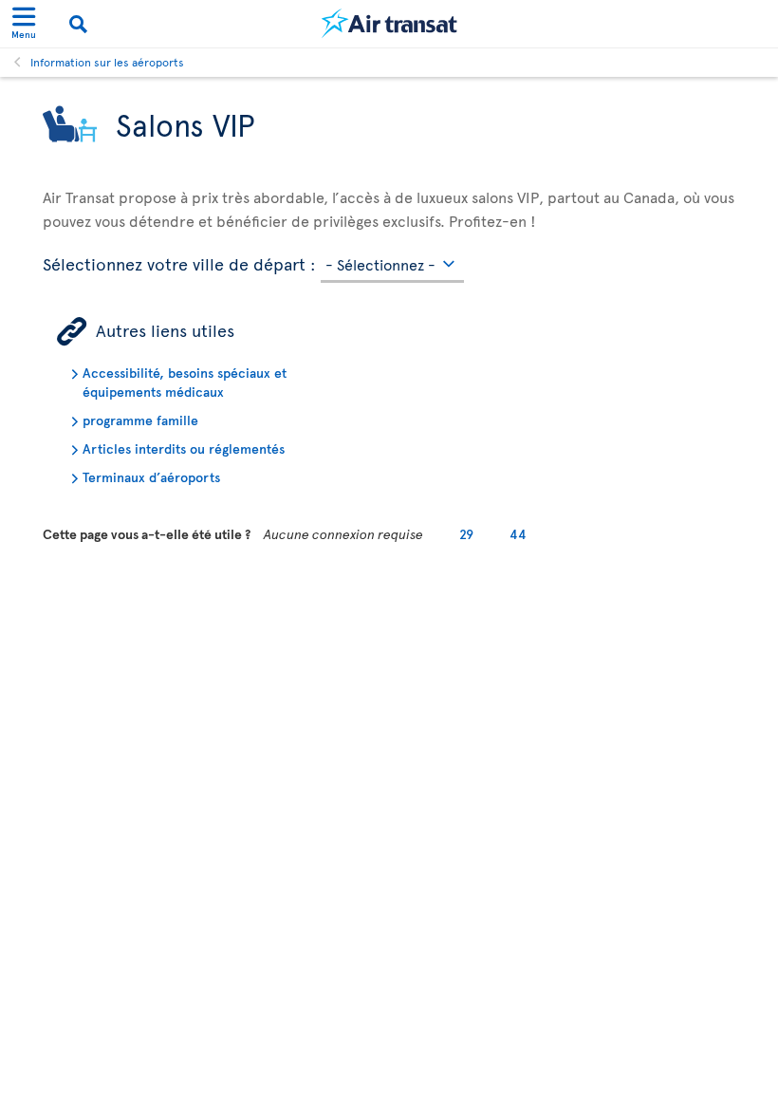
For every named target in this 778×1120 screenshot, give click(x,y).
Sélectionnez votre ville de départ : (179, 261)
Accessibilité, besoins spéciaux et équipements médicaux (185, 382)
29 (466, 534)
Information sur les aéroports (107, 61)
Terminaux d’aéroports (151, 477)
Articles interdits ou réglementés (184, 448)
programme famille (140, 420)
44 (518, 534)
